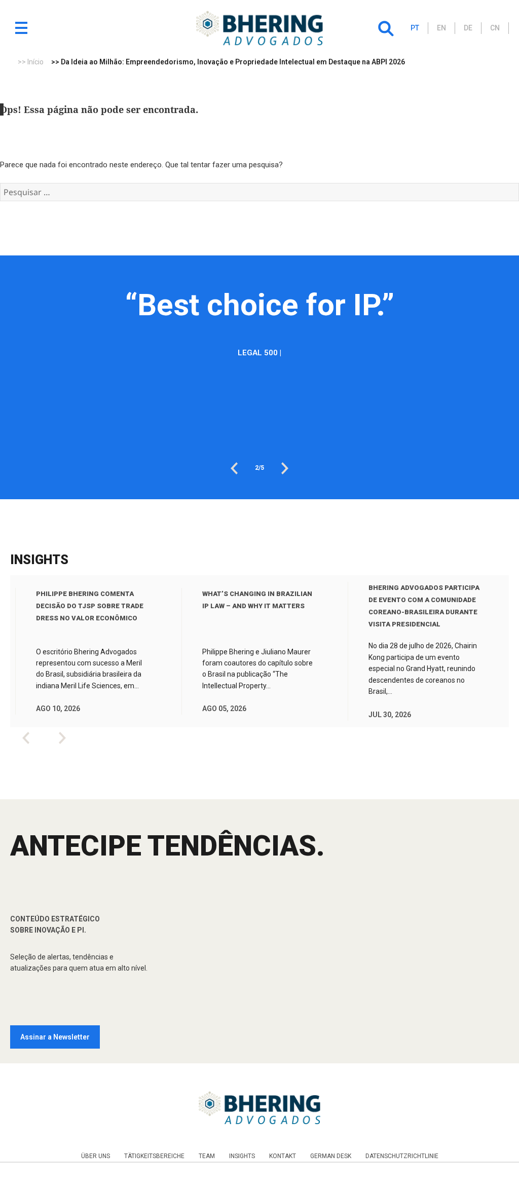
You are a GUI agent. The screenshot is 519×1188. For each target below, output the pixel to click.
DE (468, 27)
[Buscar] (385, 28)
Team (207, 1156)
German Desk (330, 1156)
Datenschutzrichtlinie (401, 1156)
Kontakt (282, 1156)
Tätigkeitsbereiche (154, 1156)
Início (35, 62)
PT (415, 27)
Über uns (95, 1156)
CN (495, 27)
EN (441, 27)
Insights (242, 1156)
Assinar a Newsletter (55, 1037)
